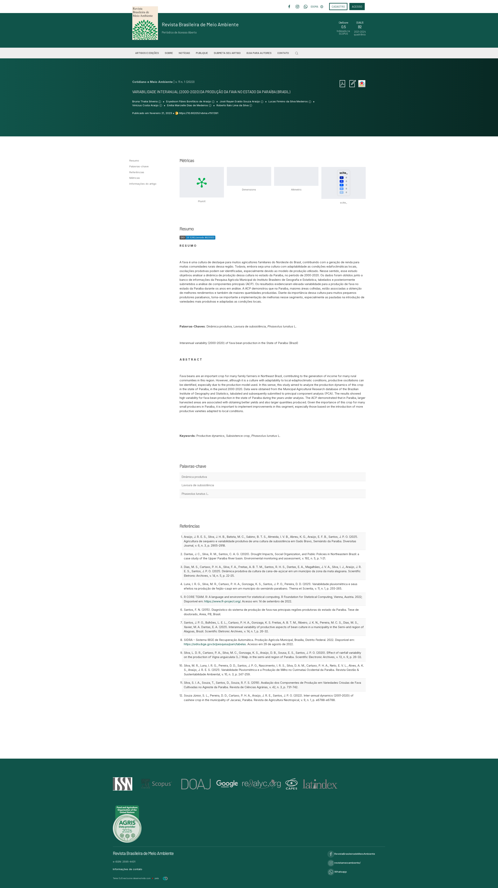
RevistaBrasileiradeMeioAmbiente (354, 853)
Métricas (134, 177)
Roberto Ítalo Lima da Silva (233, 105)
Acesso (357, 6)
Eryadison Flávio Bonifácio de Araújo (189, 101)
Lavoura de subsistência (197, 485)
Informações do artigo (142, 183)
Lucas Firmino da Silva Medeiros (288, 101)
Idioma (314, 6)
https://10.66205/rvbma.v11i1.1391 (198, 113)
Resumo (134, 160)
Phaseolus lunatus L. (195, 494)
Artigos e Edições (147, 52)
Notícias (184, 52)
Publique (202, 52)
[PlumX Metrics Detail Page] (201, 182)
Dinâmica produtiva (194, 477)
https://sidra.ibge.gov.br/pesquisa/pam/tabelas (215, 644)
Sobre (169, 52)
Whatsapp (340, 871)
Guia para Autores (259, 52)
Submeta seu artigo (227, 52)
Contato (283, 52)
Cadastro (338, 6)
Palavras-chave (139, 166)
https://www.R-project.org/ (222, 601)
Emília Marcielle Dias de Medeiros (188, 105)
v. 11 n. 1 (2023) (185, 82)
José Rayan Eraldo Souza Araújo (240, 101)
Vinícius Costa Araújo (145, 105)
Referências (136, 172)
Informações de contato (127, 869)
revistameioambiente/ (347, 862)
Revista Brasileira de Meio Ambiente (200, 24)
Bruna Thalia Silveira (145, 101)
